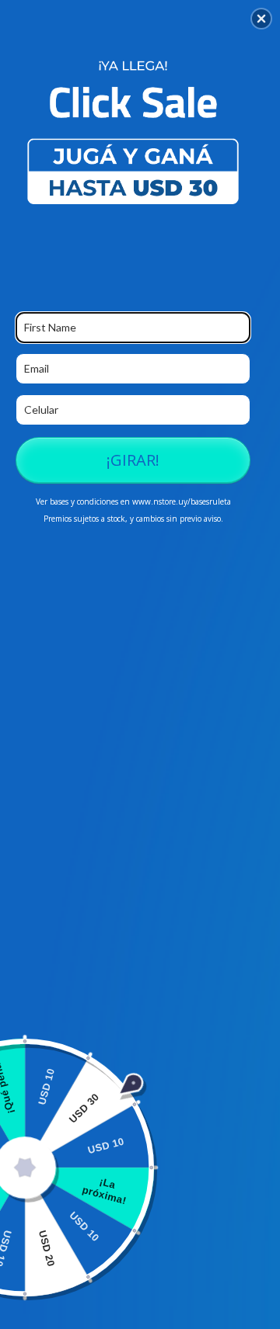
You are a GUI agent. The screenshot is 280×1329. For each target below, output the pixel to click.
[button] (261, 18)
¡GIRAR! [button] (133, 459)
